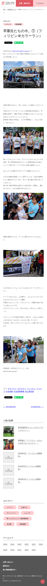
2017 (19, 550)
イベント (8, 24)
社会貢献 (9, 391)
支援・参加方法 (24, 3)
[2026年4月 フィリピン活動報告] (9, 483)
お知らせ (24, 507)
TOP (4, 9)
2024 (12, 544)
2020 (41, 544)
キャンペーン (11, 513)
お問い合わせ (7, 562)
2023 (19, 544)
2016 (27, 550)
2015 (34, 550)
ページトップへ (42, 581)
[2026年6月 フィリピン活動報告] (9, 457)
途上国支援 (29, 391)
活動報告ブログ (11, 9)
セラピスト (21, 389)
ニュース (27, 513)
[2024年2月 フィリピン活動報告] (9, 470)
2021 (34, 544)
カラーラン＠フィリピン (20, 51)
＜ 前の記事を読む (9, 407)
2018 (12, 550)
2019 (5, 550)
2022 (27, 544)
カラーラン (12, 389)
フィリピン (31, 389)
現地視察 (18, 24)
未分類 (9, 524)
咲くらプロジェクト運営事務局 (17, 518)
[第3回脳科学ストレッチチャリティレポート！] (9, 431)
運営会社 (6, 566)
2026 (5, 544)
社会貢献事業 (19, 391)
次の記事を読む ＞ (37, 407)
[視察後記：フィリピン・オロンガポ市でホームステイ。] (9, 444)
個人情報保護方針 (9, 570)
